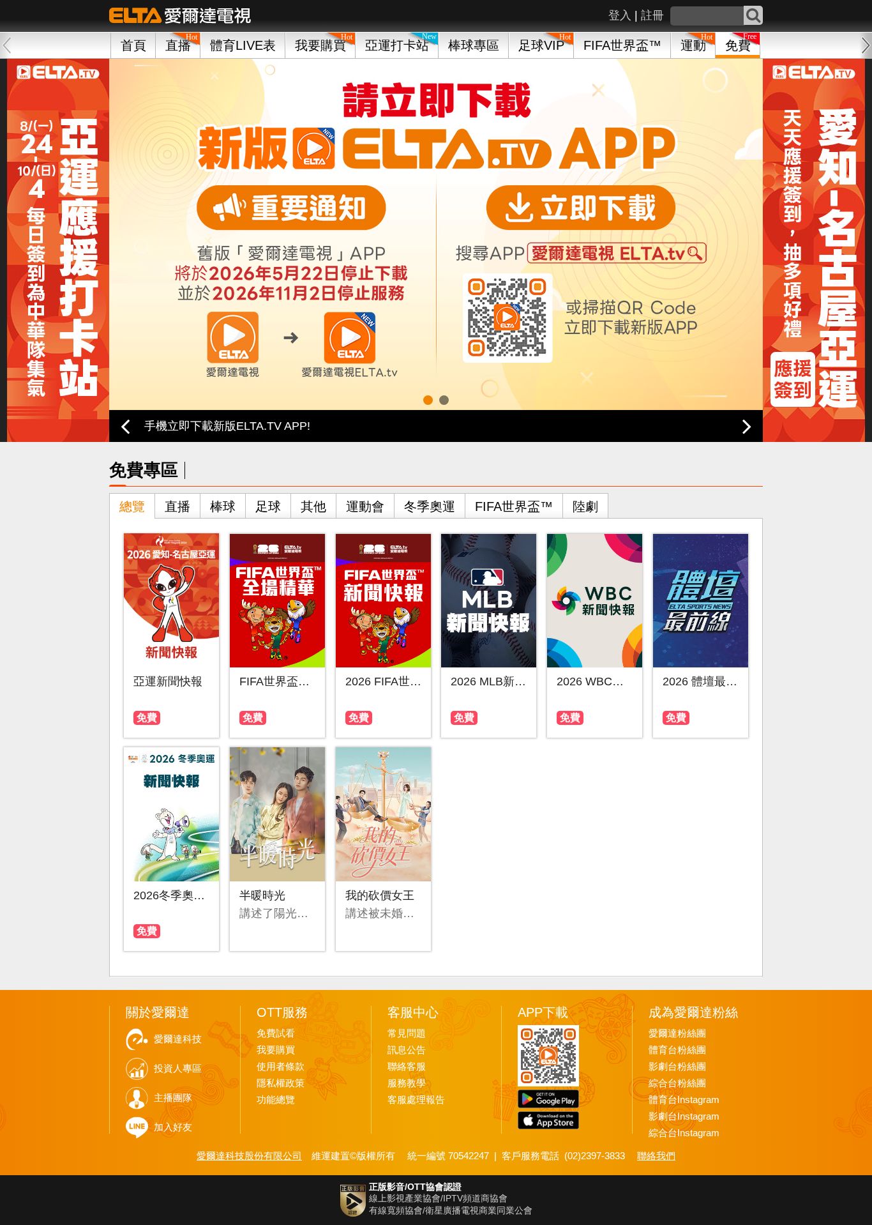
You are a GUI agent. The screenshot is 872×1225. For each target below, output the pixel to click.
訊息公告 (406, 1050)
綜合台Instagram (684, 1133)
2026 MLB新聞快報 (489, 681)
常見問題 (406, 1033)
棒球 (223, 506)
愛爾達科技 (178, 1039)
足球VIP (541, 45)
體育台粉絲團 (677, 1050)
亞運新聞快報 (167, 681)
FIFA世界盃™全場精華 (277, 681)
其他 (313, 506)
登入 (619, 15)
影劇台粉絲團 (677, 1066)
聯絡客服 (406, 1066)
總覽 (132, 506)
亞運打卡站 (397, 45)
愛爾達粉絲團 (677, 1033)
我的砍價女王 (379, 895)
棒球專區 (473, 45)
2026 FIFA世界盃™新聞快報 (383, 681)
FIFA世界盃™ (622, 45)
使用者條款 (280, 1066)
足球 (268, 506)
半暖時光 (262, 895)
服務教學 (406, 1083)
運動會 (365, 506)
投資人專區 (178, 1068)
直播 (177, 506)
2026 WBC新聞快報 (595, 681)
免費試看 (276, 1033)
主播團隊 (173, 1098)
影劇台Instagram (684, 1116)
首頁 (133, 45)
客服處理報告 (416, 1100)
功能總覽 (276, 1100)
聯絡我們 (656, 1155)
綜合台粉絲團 (677, 1083)
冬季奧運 (429, 506)
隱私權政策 (280, 1083)
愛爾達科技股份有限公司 (249, 1155)
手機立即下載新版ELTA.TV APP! (227, 426)
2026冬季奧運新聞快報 (171, 895)
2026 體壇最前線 (701, 681)
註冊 (652, 15)
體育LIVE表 (243, 45)
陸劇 (585, 506)
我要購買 (320, 45)
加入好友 (173, 1127)
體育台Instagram (684, 1100)
